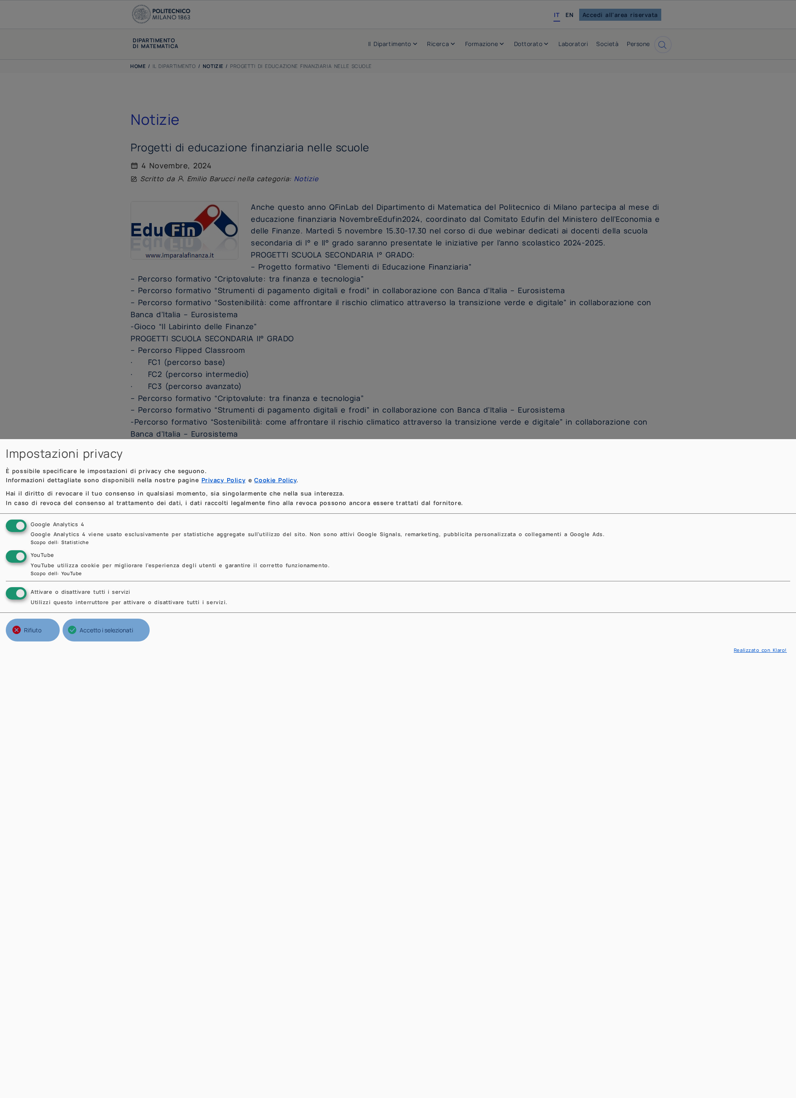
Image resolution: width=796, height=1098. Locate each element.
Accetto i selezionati (106, 630)
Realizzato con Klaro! (760, 650)
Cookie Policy (275, 480)
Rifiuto (32, 630)
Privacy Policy (223, 480)
